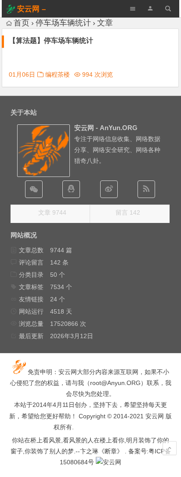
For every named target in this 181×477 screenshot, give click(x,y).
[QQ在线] (71, 189)
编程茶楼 (57, 74)
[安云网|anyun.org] (108, 462)
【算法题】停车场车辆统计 (51, 40)
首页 (21, 22)
